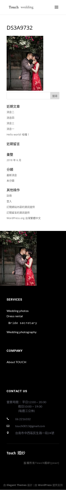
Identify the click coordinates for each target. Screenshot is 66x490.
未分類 (10, 180)
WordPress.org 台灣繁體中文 (24, 218)
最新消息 (12, 175)
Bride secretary (22, 323)
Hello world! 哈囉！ (18, 134)
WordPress (45, 485)
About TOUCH (16, 362)
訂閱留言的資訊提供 (18, 212)
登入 (9, 201)
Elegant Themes (17, 485)
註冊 (9, 195)
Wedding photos (18, 310)
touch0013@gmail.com (30, 426)
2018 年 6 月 (14, 160)
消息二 (10, 112)
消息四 (10, 117)
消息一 (10, 129)
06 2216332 (23, 419)
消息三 (10, 123)
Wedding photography (22, 332)
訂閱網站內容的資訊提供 (21, 207)
